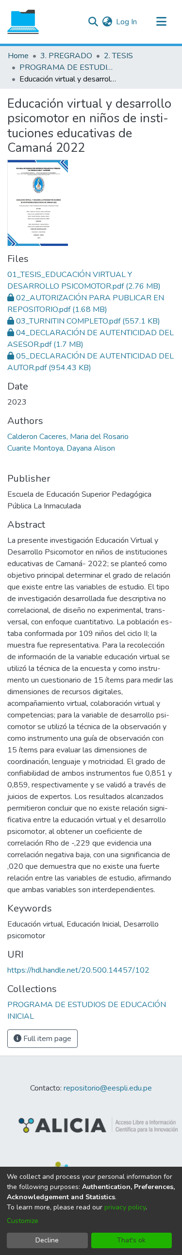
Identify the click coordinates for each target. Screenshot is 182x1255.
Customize (22, 1220)
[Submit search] (93, 22)
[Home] (23, 22)
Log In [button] (127, 21)
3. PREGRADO (66, 55)
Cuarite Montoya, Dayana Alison (61, 448)
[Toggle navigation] (161, 22)
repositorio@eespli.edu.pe (108, 1088)
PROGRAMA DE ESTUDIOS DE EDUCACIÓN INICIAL (67, 67)
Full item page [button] (46, 1038)
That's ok (131, 1240)
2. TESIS (118, 55)
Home (18, 55)
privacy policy (125, 1207)
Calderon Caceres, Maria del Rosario (68, 436)
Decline (47, 1240)
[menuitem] (107, 22)
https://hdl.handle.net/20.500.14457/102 (78, 970)
